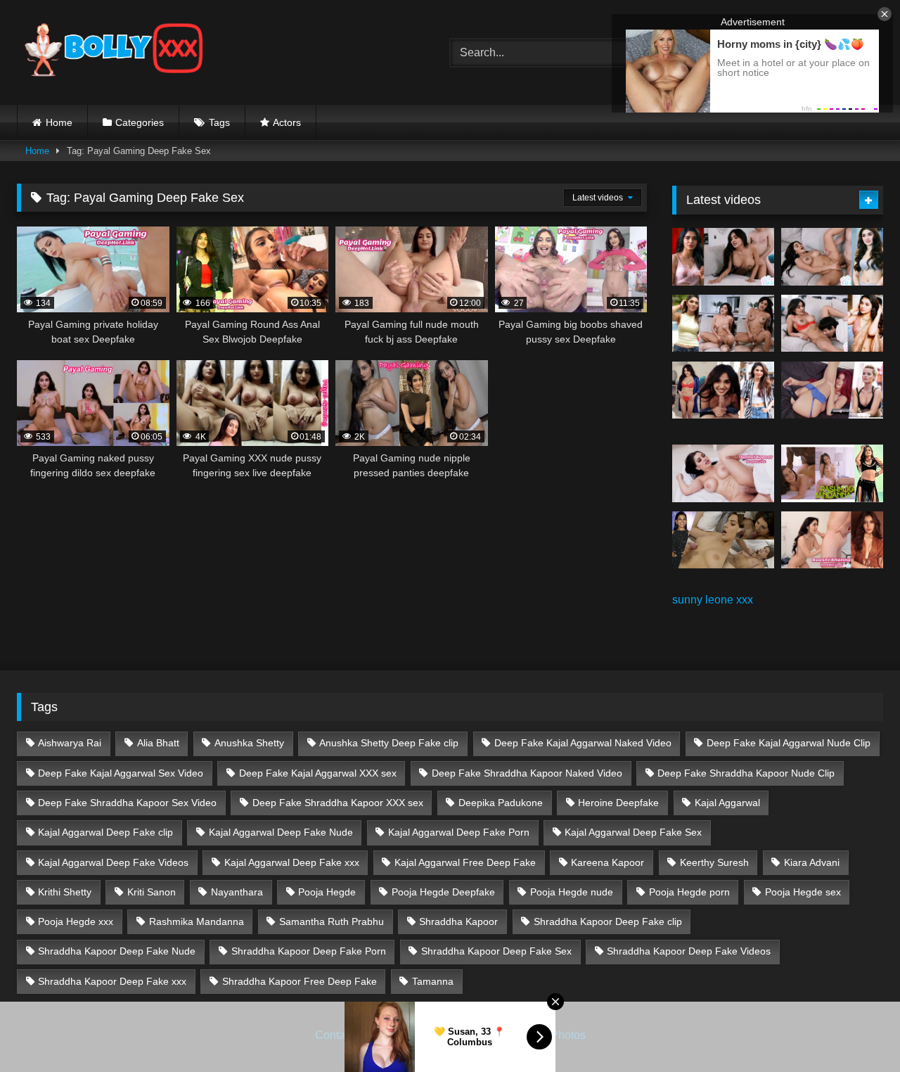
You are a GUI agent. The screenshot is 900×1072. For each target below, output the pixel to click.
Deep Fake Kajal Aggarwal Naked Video (582, 742)
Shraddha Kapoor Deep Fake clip (608, 921)
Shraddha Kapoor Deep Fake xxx (112, 981)
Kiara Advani (812, 862)
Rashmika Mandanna (196, 921)
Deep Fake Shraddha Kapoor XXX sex (337, 802)
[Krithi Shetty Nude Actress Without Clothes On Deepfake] (723, 390)
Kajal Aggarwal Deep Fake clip (105, 832)
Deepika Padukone (500, 802)
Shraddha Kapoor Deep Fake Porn (308, 951)
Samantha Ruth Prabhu (331, 921)
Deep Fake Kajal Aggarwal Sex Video (120, 773)
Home (59, 122)
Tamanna (433, 981)
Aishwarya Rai (69, 742)
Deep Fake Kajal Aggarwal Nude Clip (788, 742)
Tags (219, 122)
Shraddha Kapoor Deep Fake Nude (116, 951)
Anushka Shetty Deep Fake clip (388, 742)
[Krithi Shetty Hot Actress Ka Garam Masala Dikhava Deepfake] (832, 323)
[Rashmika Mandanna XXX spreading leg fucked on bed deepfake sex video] (832, 473)
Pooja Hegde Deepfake (443, 892)
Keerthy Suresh (714, 862)
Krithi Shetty (64, 892)
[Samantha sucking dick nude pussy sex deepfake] (723, 540)
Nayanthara (237, 892)
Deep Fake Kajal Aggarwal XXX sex (318, 773)
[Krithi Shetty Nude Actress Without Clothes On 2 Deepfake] (832, 257)
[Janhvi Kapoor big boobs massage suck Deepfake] (723, 473)
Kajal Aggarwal (727, 802)
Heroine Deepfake (618, 802)
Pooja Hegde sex (803, 892)
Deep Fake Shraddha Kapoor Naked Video (527, 773)
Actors (287, 122)
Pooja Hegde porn (689, 892)
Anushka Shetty (249, 742)
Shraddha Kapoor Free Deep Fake (299, 981)
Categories (139, 122)
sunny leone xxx (712, 600)
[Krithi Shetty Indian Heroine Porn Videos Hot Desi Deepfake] (723, 323)
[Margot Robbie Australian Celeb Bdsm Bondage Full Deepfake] (832, 390)
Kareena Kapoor (607, 862)
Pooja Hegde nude (571, 892)
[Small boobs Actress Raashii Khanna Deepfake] (832, 540)
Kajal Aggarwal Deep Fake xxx (291, 862)
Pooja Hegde (327, 892)
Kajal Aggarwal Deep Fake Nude (281, 832)
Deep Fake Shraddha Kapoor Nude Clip (746, 773)
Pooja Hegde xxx (75, 921)
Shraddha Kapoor (458, 921)
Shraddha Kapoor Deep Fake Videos (689, 951)
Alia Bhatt (158, 742)
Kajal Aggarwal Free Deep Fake (465, 862)
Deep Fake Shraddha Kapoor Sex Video (127, 802)
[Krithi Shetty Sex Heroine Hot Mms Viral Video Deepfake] (723, 257)
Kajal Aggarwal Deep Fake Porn (458, 832)
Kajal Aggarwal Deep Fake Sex (633, 832)
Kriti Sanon (151, 892)
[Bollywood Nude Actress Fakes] (113, 52)
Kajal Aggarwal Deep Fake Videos (113, 862)
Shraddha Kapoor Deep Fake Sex (496, 951)
